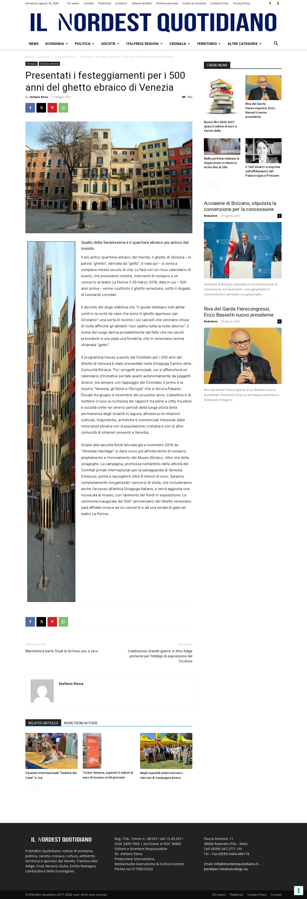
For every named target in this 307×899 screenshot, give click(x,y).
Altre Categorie (243, 43)
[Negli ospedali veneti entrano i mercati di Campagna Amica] (166, 751)
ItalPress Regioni (142, 43)
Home (29, 57)
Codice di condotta (194, 3)
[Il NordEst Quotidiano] (153, 22)
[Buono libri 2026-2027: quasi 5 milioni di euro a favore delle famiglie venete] (222, 96)
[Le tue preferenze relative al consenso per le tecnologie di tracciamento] (298, 890)
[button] (276, 44)
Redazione (211, 215)
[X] (278, 3)
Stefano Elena (39, 97)
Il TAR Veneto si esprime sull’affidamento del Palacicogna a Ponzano (262, 171)
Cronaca (178, 43)
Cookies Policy (220, 3)
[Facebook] (270, 3)
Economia (54, 43)
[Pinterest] (52, 108)
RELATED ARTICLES (43, 723)
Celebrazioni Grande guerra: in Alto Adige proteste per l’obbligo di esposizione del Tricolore (160, 656)
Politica (82, 43)
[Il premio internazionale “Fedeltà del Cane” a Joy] (51, 751)
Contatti (89, 3)
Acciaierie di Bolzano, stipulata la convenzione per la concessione (240, 206)
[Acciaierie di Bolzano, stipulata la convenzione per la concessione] (243, 250)
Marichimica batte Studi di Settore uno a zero (61, 651)
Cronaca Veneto (64, 57)
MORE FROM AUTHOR (80, 723)
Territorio (207, 43)
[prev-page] (28, 787)
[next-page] (36, 787)
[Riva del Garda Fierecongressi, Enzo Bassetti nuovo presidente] (263, 87)
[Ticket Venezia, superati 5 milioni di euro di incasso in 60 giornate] (109, 751)
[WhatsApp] (63, 108)
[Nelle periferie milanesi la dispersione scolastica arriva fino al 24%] (222, 146)
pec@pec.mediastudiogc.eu (226, 869)
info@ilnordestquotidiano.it (236, 864)
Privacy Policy (241, 3)
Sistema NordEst (142, 3)
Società (108, 43)
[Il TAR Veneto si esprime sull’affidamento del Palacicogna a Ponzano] (263, 150)
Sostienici (121, 3)
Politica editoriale (167, 3)
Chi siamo (73, 3)
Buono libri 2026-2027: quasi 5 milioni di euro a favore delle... (220, 126)
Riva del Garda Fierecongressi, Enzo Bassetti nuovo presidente (239, 312)
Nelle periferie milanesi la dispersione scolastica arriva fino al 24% (221, 163)
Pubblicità (104, 3)
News (34, 43)
